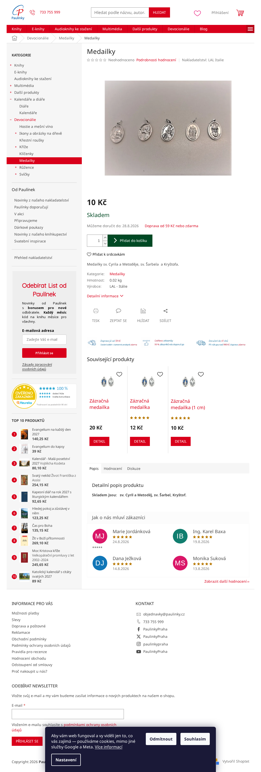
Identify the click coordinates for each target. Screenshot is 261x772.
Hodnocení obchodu (29, 658)
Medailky (27, 160)
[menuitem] (17, 29)
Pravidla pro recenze (29, 651)
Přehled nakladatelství (33, 257)
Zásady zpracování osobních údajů (37, 366)
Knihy (19, 65)
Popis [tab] (94, 468)
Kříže (23, 146)
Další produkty (26, 92)
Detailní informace (103, 296)
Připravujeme (25, 220)
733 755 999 (153, 621)
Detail (99, 441)
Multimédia (24, 85)
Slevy (16, 619)
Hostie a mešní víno (36, 126)
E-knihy (20, 72)
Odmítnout (161, 739)
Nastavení (66, 760)
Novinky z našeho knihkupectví (40, 234)
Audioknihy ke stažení (32, 78)
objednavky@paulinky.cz (164, 614)
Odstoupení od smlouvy (32, 664)
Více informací (108, 747)
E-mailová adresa (38, 330)
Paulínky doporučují (31, 207)
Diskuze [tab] (133, 468)
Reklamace (21, 632)
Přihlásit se (44, 353)
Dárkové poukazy (28, 227)
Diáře (24, 106)
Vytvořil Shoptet (236, 761)
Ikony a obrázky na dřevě (40, 133)
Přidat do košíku (133, 240)
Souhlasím (195, 739)
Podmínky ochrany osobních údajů (41, 645)
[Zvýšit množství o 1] (105, 238)
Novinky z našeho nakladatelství (41, 200)
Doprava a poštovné (29, 626)
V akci (19, 213)
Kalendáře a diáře (29, 99)
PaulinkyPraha (155, 629)
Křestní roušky (31, 140)
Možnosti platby (25, 613)
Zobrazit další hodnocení (225, 581)
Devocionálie (25, 119)
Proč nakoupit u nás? (29, 671)
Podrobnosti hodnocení (156, 59)
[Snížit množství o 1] (105, 243)
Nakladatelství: (203, 59)
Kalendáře (28, 112)
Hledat (159, 12)
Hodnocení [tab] (113, 468)
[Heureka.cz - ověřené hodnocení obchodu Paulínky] (44, 396)
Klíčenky (26, 153)
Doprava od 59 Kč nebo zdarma (171, 225)
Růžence (26, 167)
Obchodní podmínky (29, 639)
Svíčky (24, 174)
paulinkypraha (155, 644)
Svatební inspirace (30, 241)
